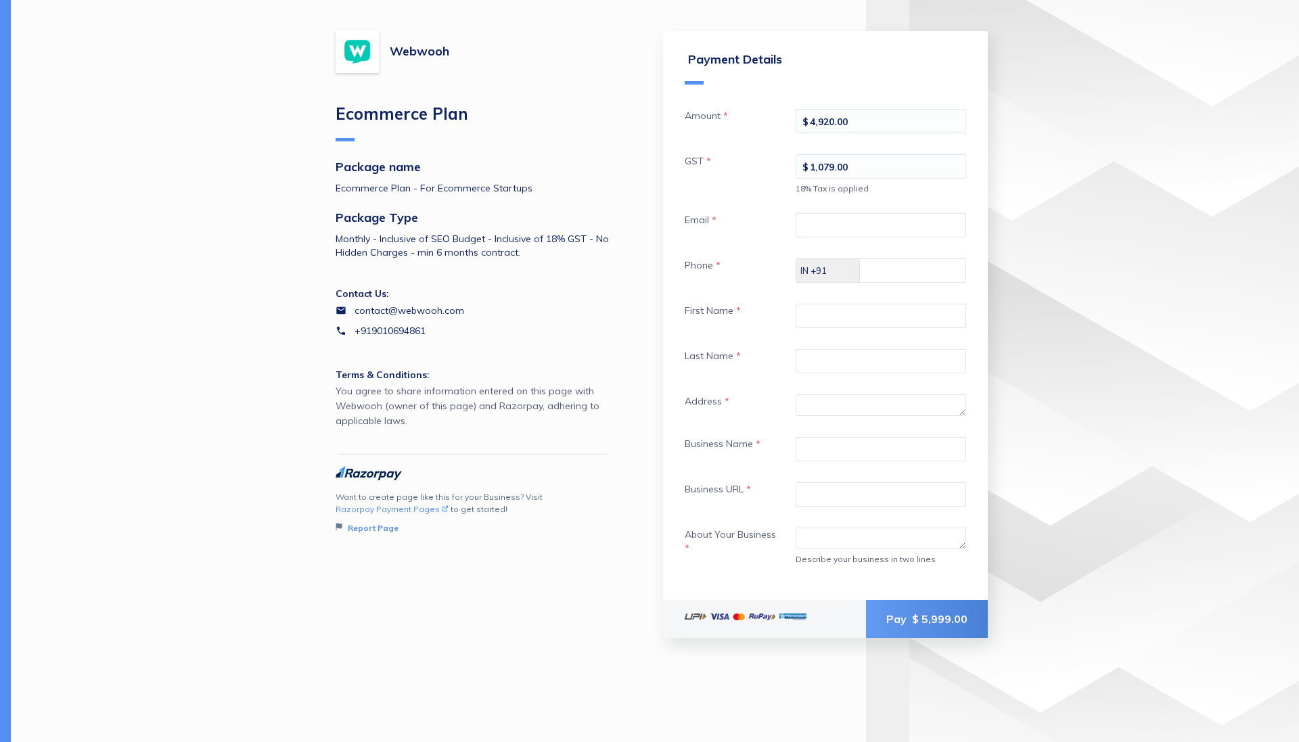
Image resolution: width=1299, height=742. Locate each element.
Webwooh (419, 51)
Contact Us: (362, 293)
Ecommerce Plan (402, 113)
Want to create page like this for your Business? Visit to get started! (439, 512)
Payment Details (735, 59)
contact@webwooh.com (409, 310)
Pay (926, 619)
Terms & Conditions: (383, 375)
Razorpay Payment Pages (388, 509)
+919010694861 (390, 331)
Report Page (372, 528)
